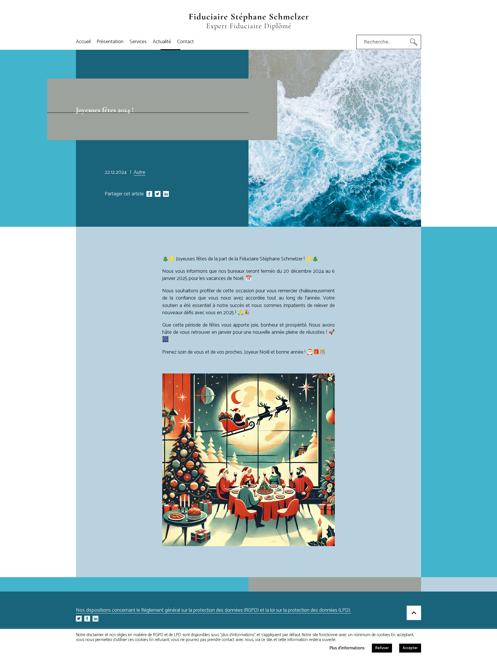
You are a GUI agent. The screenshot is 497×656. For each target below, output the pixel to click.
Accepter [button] (410, 648)
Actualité (162, 41)
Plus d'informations (347, 647)
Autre (139, 172)
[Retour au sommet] (414, 614)
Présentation (110, 41)
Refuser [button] (382, 648)
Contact (185, 41)
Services (138, 41)
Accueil (83, 41)
